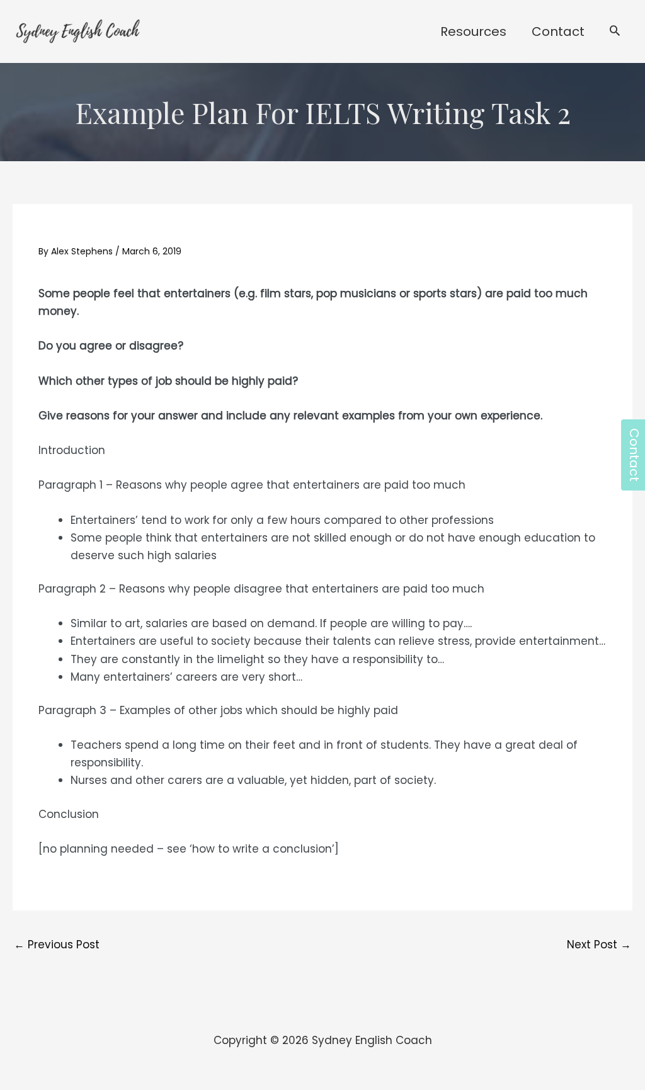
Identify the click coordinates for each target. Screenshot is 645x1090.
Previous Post (57, 944)
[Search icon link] (615, 32)
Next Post (599, 944)
